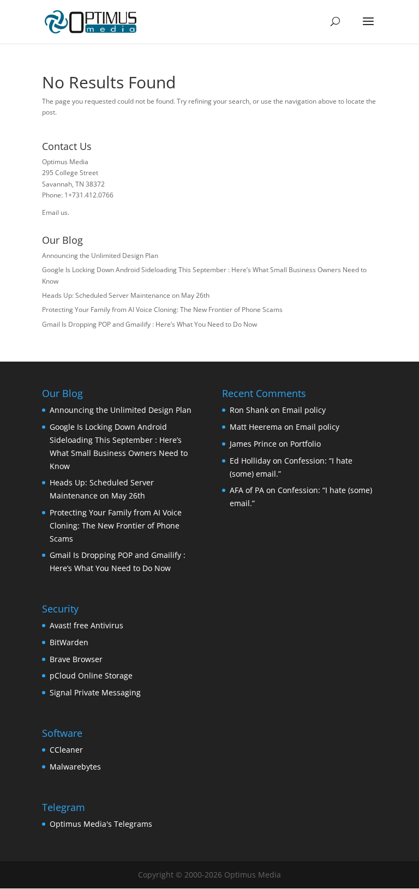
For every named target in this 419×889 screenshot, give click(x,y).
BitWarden (69, 642)
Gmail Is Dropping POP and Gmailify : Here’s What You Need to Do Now (149, 324)
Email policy (304, 410)
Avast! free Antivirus (86, 625)
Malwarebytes (75, 766)
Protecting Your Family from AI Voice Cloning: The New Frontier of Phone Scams (162, 309)
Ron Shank (249, 410)
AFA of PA (247, 490)
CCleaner (66, 749)
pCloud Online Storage (91, 675)
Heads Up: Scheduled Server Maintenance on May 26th (126, 295)
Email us (55, 212)
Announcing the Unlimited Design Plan (100, 255)
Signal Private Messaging (95, 692)
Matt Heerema (256, 427)
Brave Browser (76, 659)
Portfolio (305, 444)
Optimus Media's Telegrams (101, 824)
